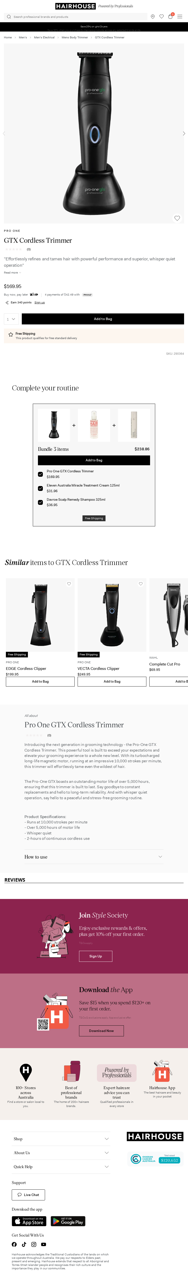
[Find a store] (152, 16)
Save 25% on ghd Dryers (94, 26)
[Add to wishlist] (177, 218)
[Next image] (184, 133)
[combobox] (11, 319)
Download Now (101, 1031)
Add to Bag (103, 319)
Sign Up (95, 956)
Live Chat (31, 1195)
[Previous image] (4, 133)
